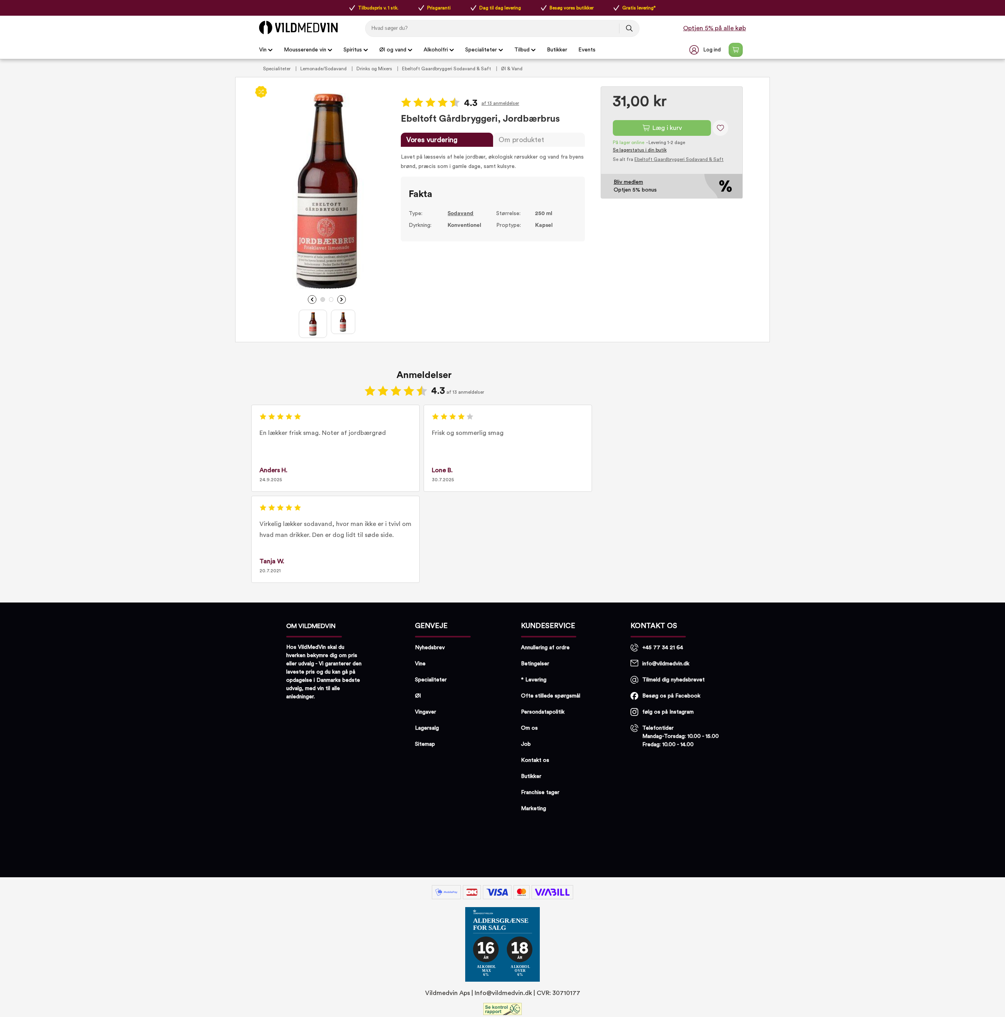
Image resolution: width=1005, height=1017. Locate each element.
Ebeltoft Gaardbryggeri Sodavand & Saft (447, 68)
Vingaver (425, 712)
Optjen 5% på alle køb (714, 28)
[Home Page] (298, 27)
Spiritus (353, 50)
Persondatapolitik (543, 712)
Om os (529, 728)
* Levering (533, 680)
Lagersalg (427, 728)
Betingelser (535, 663)
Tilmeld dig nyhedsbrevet (673, 680)
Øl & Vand (512, 68)
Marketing (533, 808)
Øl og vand (392, 50)
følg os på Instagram (668, 712)
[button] (706, 50)
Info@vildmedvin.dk (503, 993)
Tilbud (522, 50)
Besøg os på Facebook (671, 696)
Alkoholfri (436, 50)
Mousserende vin (305, 50)
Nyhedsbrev (430, 647)
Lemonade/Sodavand (324, 68)
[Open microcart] (736, 50)
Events (587, 50)
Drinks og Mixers (374, 68)
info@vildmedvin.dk (665, 663)
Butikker (557, 50)
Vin (263, 50)
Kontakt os (535, 760)
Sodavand (460, 213)
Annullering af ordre (545, 647)
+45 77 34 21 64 (662, 647)
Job (526, 744)
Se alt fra (668, 159)
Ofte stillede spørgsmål (550, 696)
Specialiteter (481, 50)
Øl (418, 696)
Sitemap (425, 744)
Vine (420, 663)
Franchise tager (540, 792)
